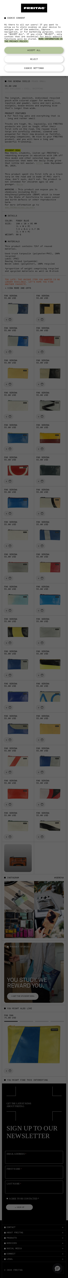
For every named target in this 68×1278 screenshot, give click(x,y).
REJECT (34, 59)
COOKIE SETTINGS (34, 68)
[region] (34, 38)
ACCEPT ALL (33, 50)
